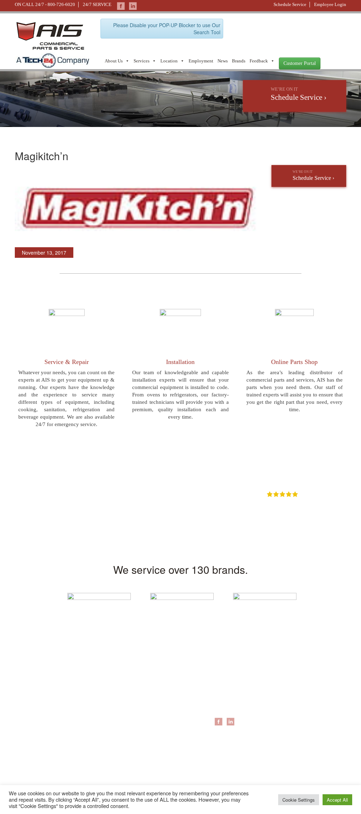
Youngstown (227, 708)
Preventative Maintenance (300, 701)
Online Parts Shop (294, 361)
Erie (218, 694)
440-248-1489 (85, 702)
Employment (201, 60)
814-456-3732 (85, 739)
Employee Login (330, 4)
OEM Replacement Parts (298, 708)
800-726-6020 (61, 4)
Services (141, 60)
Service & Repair (66, 361)
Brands (238, 60)
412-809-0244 (28, 707)
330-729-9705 (28, 765)
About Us (114, 60)
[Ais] (52, 59)
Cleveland (225, 701)
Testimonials (171, 743)
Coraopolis (226, 687)
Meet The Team (175, 694)
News (223, 60)
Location (169, 60)
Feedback (259, 60)
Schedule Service (290, 4)
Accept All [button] (337, 799)
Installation (180, 361)
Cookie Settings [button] (298, 799)
